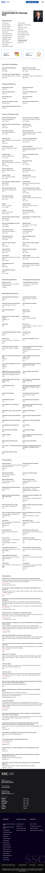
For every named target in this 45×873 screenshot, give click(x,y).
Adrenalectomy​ (6, 830)
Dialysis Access (6, 849)
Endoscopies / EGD (7, 851)
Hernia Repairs (6, 853)
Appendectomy (6, 834)
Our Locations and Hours (35, 826)
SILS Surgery (6, 857)
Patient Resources (20, 824)
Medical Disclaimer (22, 864)
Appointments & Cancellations (36, 830)
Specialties (6, 819)
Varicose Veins (6, 859)
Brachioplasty (6, 840)
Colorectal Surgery (7, 847)
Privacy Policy (32, 864)
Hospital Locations (34, 828)
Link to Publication (6, 583)
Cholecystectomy (7, 844)
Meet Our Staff (33, 824)
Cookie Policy (41, 864)
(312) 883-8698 (5, 787)
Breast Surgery (6, 842)
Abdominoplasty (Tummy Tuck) (8, 827)
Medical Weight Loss (7, 855)
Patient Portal (19, 826)
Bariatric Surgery (6, 838)
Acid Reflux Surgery (7, 832)
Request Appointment (21, 830)
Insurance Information (21, 828)
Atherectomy (6, 836)
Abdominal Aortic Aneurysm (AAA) (9, 824)
